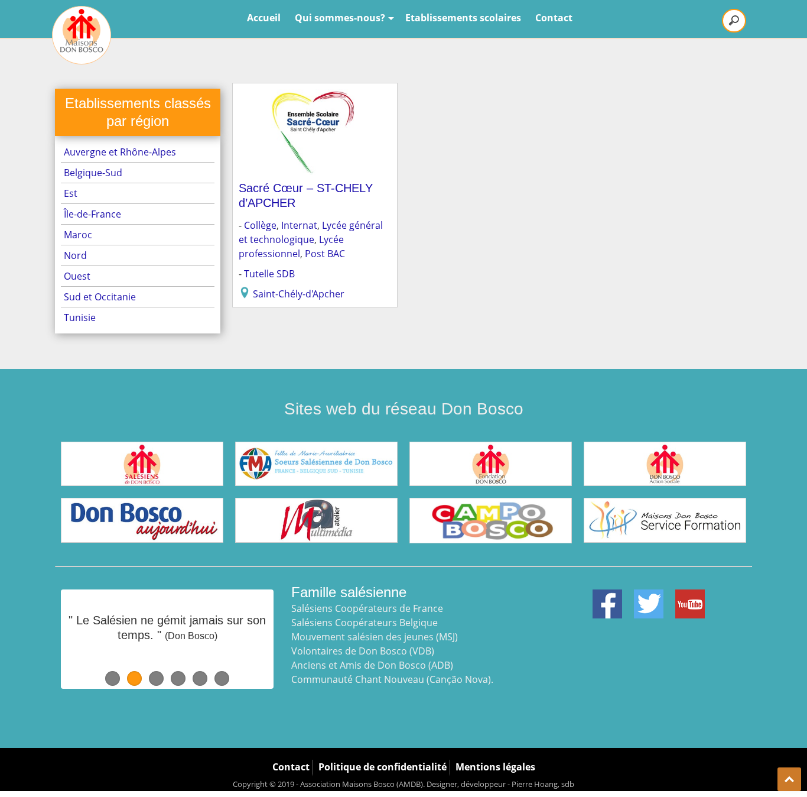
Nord (75, 255)
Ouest (77, 276)
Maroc (78, 234)
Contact (553, 17)
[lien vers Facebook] (607, 596)
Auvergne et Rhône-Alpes (120, 151)
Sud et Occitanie (100, 296)
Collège (260, 225)
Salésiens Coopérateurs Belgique (364, 622)
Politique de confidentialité (382, 766)
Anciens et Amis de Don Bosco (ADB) (372, 665)
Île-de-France (92, 214)
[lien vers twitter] (648, 596)
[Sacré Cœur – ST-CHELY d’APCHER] (315, 96)
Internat (299, 225)
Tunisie (80, 317)
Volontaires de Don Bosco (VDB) (362, 650)
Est (70, 193)
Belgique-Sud (93, 172)
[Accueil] (81, 35)
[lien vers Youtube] (690, 596)
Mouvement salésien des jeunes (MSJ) (374, 636)
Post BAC (325, 253)
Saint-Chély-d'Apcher (298, 293)
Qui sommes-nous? (340, 17)
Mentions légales (495, 766)
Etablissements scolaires (463, 17)
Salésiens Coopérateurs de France (367, 608)
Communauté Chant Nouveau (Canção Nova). (392, 679)
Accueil (264, 17)
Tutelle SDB (269, 273)
